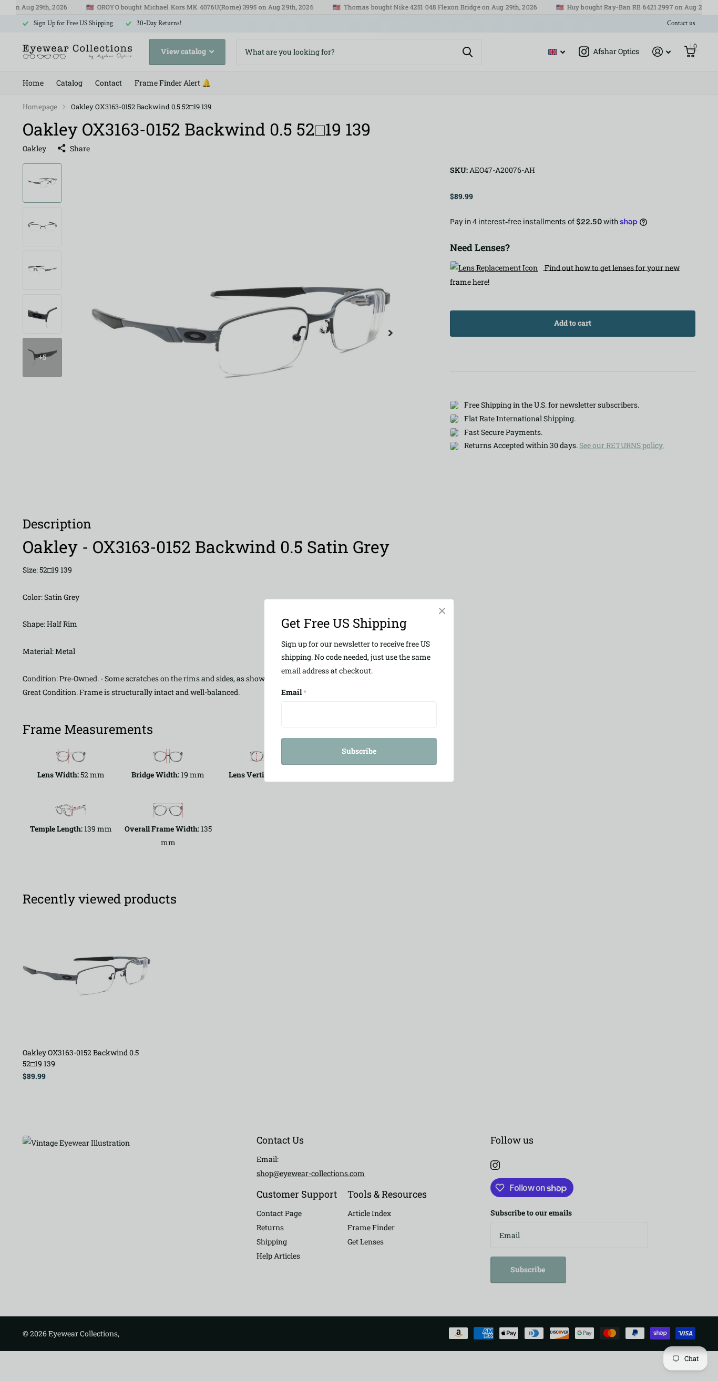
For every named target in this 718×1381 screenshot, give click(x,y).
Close (442, 610)
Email (294, 692)
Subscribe (359, 751)
